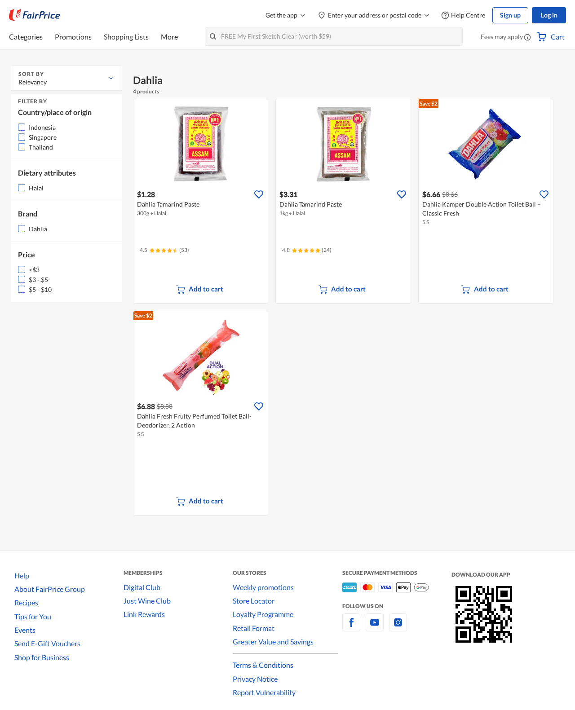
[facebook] (351, 627)
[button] (527, 38)
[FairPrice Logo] (34, 15)
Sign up (510, 15)
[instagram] (398, 627)
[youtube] (375, 627)
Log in (549, 15)
